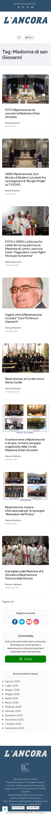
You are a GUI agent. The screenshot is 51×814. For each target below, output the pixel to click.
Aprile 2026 (11, 698)
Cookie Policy (33, 808)
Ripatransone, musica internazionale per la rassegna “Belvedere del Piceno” (24, 510)
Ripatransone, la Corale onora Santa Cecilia (24, 380)
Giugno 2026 (12, 689)
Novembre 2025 (14, 719)
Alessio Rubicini (13, 327)
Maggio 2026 (12, 694)
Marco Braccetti (13, 261)
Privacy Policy (18, 808)
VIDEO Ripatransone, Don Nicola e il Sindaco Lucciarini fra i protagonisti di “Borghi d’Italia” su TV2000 (25, 179)
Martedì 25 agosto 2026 (25, 3)
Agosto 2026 (12, 681)
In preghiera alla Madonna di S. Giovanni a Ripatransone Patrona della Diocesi (24, 575)
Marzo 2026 (12, 702)
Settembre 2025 (14, 728)
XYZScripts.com (39, 813)
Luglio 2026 (11, 685)
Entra (27, 659)
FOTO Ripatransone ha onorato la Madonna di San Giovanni (22, 113)
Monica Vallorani (13, 584)
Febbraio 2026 (13, 706)
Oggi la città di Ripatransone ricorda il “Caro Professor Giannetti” (23, 318)
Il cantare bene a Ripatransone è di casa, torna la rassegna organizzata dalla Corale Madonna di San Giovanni (25, 445)
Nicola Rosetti (12, 122)
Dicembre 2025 (13, 715)
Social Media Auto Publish (15, 813)
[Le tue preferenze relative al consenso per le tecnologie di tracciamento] (5, 809)
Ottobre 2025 (13, 723)
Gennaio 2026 (13, 711)
